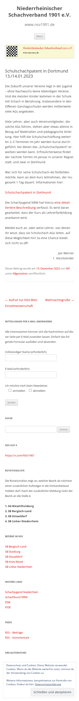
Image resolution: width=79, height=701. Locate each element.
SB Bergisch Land (15, 546)
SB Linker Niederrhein (18, 567)
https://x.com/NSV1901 (19, 455)
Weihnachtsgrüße (59, 300)
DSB (7, 602)
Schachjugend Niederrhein (21, 592)
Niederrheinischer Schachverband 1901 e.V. (39, 11)
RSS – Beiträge (14, 632)
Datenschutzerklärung (48, 684)
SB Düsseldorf (13, 556)
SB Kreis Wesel (14, 562)
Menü (39, 36)
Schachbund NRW (16, 597)
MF (68, 268)
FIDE (8, 607)
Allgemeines (20, 273)
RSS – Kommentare (17, 637)
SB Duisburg (12, 551)
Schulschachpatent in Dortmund (28, 192)
